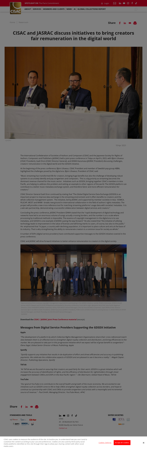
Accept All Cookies (122, 443)
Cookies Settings (105, 443)
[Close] (143, 443)
